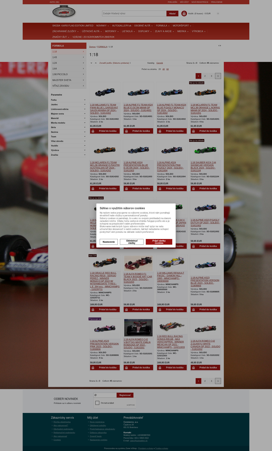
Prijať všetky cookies (159, 242)
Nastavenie (109, 241)
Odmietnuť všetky (131, 242)
